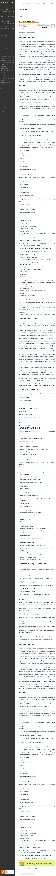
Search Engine (23, 9)
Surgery (2, 111)
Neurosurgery (3, 76)
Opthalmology (3, 84)
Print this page (22, 28)
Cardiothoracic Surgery (5, 43)
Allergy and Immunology (5, 37)
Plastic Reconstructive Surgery (7, 98)
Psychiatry (3, 100)
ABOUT (44, 3)
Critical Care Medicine (5, 50)
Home (23, 3)
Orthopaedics (3, 86)
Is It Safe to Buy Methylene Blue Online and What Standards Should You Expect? (7, 28)
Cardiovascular (4, 46)
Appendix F (21, 464)
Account (29, 3)
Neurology (3, 74)
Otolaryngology (4, 88)
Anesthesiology (4, 39)
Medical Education (4, 68)
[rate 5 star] (47, 24)
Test (1, 113)
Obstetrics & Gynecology (6, 82)
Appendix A (31, 394)
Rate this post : (38, 24)
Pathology (3, 90)
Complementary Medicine (6, 48)
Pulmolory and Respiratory (6, 103)
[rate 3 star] (45, 24)
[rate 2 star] (43, 24)
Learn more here (42, 865)
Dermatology (3, 52)
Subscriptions (37, 3)
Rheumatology (3, 107)
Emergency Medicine (5, 54)
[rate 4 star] (46, 24)
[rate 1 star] (42, 24)
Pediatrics (3, 92)
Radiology (3, 105)
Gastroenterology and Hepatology (7, 60)
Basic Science (3, 41)
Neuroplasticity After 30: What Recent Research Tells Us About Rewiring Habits (7, 16)
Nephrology (3, 72)
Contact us (51, 3)
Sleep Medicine (4, 109)
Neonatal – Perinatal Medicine (6, 70)
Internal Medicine (4, 66)
